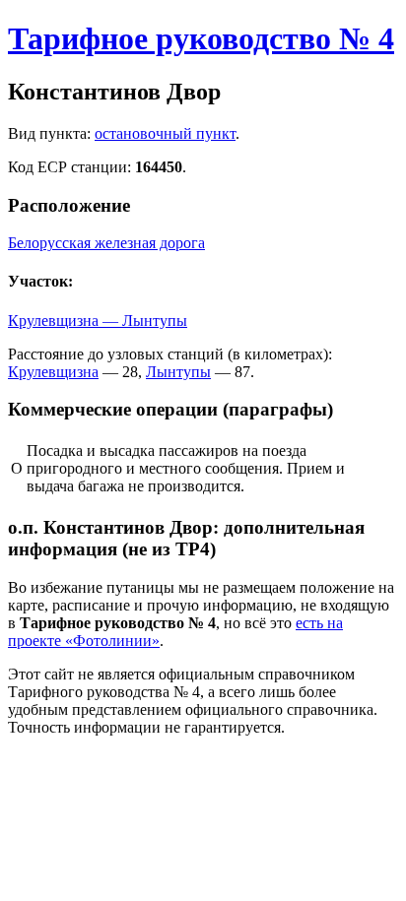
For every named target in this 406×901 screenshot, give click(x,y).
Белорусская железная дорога (106, 242)
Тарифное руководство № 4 (201, 38)
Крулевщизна (53, 371)
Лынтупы (178, 371)
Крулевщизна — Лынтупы (97, 320)
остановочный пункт (165, 133)
